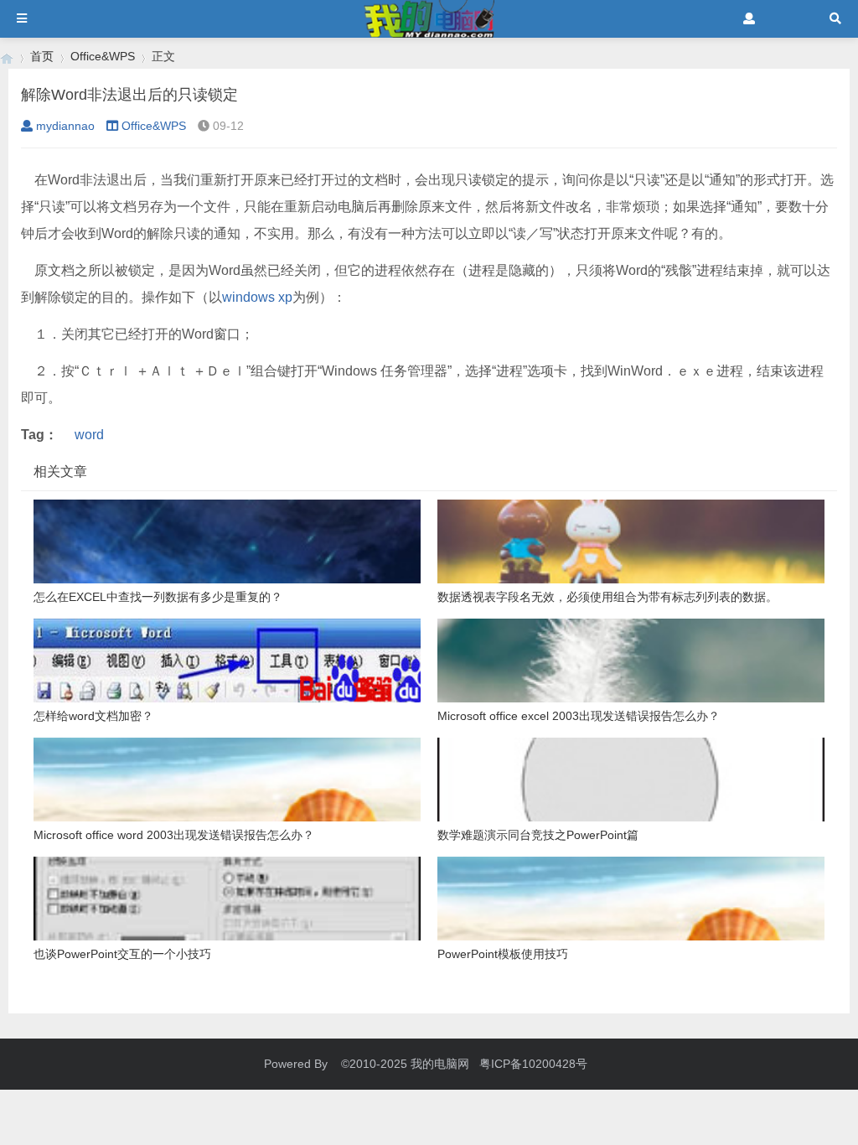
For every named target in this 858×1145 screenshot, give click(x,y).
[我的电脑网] (6, 56)
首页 (42, 56)
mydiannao (65, 125)
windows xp (257, 297)
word (89, 434)
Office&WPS (102, 56)
